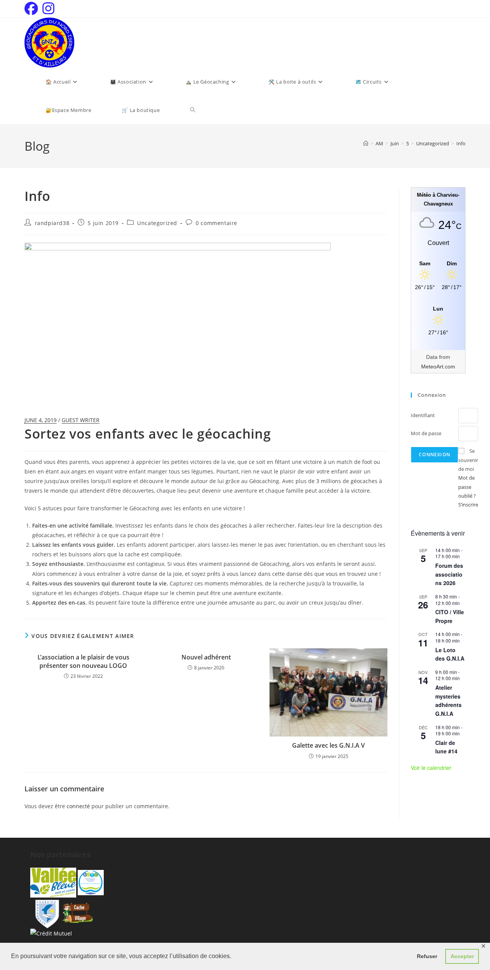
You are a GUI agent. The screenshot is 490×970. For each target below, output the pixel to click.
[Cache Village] (77, 912)
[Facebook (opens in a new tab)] (32, 8)
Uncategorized (157, 223)
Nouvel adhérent (206, 657)
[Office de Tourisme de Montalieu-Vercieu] (53, 882)
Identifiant (423, 415)
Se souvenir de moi (468, 459)
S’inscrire (468, 504)
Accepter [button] (462, 956)
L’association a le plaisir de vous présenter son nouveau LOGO (83, 661)
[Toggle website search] (193, 110)
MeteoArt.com (438, 366)
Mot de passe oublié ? (467, 486)
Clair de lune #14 (446, 747)
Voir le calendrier (431, 767)
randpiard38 (52, 223)
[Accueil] (365, 143)
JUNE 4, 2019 (40, 420)
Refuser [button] (427, 956)
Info (461, 143)
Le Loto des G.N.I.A (449, 654)
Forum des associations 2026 (449, 574)
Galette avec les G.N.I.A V (328, 745)
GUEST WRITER (81, 420)
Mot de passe (426, 433)
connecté (78, 806)
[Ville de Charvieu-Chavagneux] (45, 912)
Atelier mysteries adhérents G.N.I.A (448, 700)
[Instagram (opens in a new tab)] (48, 8)
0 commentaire (216, 223)
